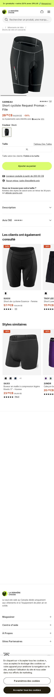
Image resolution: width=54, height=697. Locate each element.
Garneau (7, 102)
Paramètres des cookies (27, 681)
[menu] (49, 12)
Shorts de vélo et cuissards (14, 30)
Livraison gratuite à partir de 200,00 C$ (25, 176)
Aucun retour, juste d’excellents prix (23, 180)
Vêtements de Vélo (15, 27)
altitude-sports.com (13, 193)
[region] (27, 676)
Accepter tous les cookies (27, 690)
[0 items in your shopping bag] (42, 12)
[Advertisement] (27, 443)
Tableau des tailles (43, 144)
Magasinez (46, 3)
